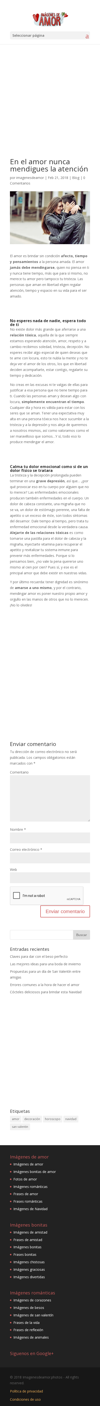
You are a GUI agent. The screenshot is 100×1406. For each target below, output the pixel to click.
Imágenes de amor (28, 1164)
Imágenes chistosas (29, 1262)
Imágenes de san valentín (33, 1315)
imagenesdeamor (30, 177)
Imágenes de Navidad (30, 1209)
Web (13, 869)
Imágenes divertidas (29, 1277)
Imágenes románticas (30, 1186)
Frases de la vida (26, 1322)
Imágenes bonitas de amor (34, 1171)
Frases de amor (25, 1194)
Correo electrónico (26, 849)
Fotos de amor (25, 1179)
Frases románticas (27, 1201)
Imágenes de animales (31, 1337)
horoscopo (52, 1119)
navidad (70, 1119)
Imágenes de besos (28, 1307)
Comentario (19, 772)
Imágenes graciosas (29, 1269)
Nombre (18, 829)
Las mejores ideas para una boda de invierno (45, 964)
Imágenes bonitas (27, 1247)
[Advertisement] (50, 102)
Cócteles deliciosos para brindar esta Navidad (46, 992)
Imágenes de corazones (32, 1300)
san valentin (20, 1127)
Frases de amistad (27, 1239)
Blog (75, 177)
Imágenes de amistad (30, 1232)
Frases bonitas (24, 1254)
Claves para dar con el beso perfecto (39, 956)
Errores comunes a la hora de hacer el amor (44, 984)
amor (15, 1119)
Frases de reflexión (28, 1330)
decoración (32, 1119)
